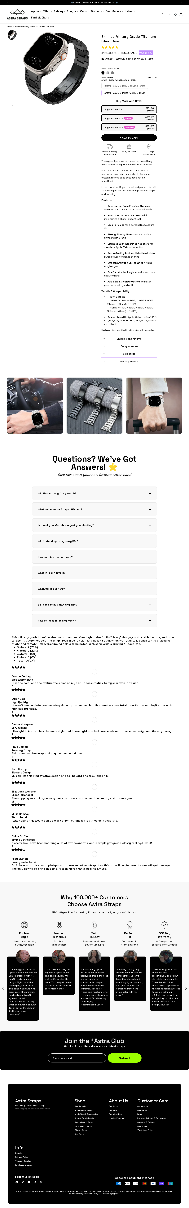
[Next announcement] (181, 2)
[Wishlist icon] (175, 14)
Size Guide (152, 77)
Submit (124, 1058)
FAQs (139, 1114)
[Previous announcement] (8, 2)
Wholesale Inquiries (23, 1165)
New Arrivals (80, 1106)
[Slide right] (186, 988)
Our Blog (113, 1110)
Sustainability (115, 1114)
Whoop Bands (81, 1130)
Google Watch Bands (84, 1118)
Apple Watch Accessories (86, 1114)
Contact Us (142, 1106)
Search (18, 1153)
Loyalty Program (116, 1118)
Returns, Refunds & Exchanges (151, 1118)
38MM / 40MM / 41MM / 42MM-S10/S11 (126, 86)
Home (9, 26)
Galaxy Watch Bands (84, 1122)
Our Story (113, 1106)
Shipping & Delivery (146, 1122)
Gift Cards (79, 1134)
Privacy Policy (21, 1156)
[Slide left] (3, 988)
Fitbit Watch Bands (83, 1126)
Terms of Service (23, 1160)
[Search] (162, 14)
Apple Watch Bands (84, 1110)
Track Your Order (145, 1130)
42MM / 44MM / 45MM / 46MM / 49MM (124, 93)
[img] (18, 667)
